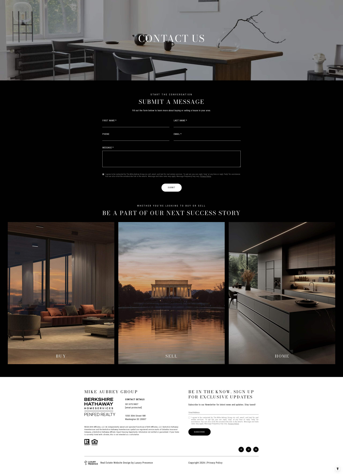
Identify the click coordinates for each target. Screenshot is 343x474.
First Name (108, 120)
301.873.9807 (131, 404)
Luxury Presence (144, 462)
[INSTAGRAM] (248, 449)
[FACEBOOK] (241, 449)
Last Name (179, 120)
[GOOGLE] (256, 449)
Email (177, 134)
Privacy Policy (205, 176)
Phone (105, 134)
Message (107, 147)
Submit (171, 187)
